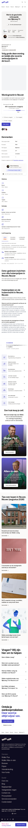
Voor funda (6, 772)
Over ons (5, 781)
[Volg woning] (25, 6)
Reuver (7, 6)
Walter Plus (6, 757)
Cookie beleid (6, 802)
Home (3, 732)
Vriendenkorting (7, 769)
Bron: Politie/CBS (10, 263)
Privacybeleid (6, 796)
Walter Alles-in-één (9, 760)
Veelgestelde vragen (9, 790)
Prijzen (4, 766)
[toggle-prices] (8, 24)
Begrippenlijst (6, 787)
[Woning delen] (22, 6)
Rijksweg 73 (17, 6)
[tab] (5, 238)
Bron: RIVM (4, 263)
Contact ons (6, 793)
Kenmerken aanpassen (18, 160)
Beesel (3, 6)
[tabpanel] (14, 252)
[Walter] (5, 2)
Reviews (5, 763)
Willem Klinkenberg (20, 37)
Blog (3, 784)
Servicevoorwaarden (9, 799)
